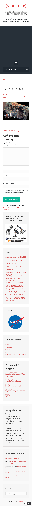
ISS (12, 260)
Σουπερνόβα (21, 292)
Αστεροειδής (9, 272)
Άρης (7, 267)
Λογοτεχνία (14, 282)
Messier (20, 260)
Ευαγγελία (8, 458)
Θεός (18, 280)
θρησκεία (7, 300)
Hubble (8, 260)
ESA (21, 257)
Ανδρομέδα (18, 267)
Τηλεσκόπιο (17, 294)
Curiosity (18, 257)
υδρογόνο (12, 300)
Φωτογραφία (18, 297)
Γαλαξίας (10, 275)
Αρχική (4, 79)
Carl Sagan (13, 257)
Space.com (8, 349)
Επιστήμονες (9, 280)
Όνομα (5, 168)
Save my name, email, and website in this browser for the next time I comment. (16, 193)
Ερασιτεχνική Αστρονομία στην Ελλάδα (15, 352)
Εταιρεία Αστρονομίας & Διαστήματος (15, 354)
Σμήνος (12, 291)
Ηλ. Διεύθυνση (7, 175)
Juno (15, 260)
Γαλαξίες (19, 276)
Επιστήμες (18, 278)
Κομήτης (8, 283)
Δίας (6, 278)
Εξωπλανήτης (11, 278)
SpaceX (22, 264)
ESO (24, 257)
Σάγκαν (7, 291)
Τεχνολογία (8, 295)
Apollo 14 (16, 458)
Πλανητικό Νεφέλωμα (18, 289)
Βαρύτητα (22, 272)
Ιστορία (20, 280)
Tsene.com (20, 501)
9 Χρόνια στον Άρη (12, 79)
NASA (8, 263)
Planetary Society (9, 346)
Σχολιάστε (26, 96)
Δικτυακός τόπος (8, 183)
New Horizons (16, 264)
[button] (27, 503)
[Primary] (16, 63)
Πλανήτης (8, 289)
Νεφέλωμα (16, 285)
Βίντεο (16, 272)
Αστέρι (8, 270)
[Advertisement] (16, 44)
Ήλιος (12, 267)
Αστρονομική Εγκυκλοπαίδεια (13, 351)
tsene (4, 97)
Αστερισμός (16, 270)
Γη (24, 275)
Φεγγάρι (8, 298)
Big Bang (7, 257)
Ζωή (15, 280)
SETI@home (8, 347)
